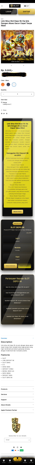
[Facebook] (2, 114)
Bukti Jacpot (24, 266)
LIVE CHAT (31, 462)
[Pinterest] (7, 114)
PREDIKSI (25, 462)
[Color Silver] (14, 85)
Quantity (3, 90)
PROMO (4, 462)
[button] (2, 6)
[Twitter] (4, 114)
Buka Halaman (10, 266)
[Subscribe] (29, 440)
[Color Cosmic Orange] (3, 84)
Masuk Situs (18, 211)
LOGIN (8, 11)
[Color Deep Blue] (8, 84)
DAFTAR (26, 11)
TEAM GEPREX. (23, 457)
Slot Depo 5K (15, 131)
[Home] (15, 6)
